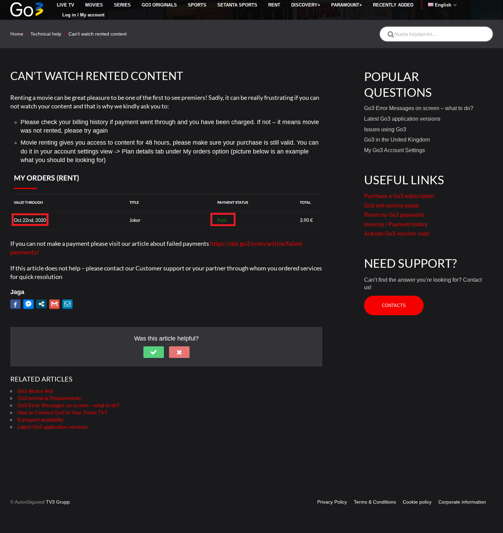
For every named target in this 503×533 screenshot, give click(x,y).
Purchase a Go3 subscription (399, 196)
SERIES (122, 5)
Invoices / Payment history (395, 224)
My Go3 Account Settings (394, 150)
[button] (153, 352)
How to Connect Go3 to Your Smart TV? (62, 412)
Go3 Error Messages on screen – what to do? (68, 405)
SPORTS (197, 5)
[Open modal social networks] (41, 303)
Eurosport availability (40, 420)
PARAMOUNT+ (346, 5)
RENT (274, 5)
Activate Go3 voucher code (396, 234)
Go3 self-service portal (391, 206)
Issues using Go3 (385, 129)
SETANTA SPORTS (237, 5)
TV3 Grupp (58, 502)
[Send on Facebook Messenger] (28, 303)
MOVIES (94, 5)
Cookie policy (417, 502)
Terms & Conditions (375, 502)
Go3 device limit (35, 391)
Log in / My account (83, 14)
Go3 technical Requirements (49, 398)
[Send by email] (67, 303)
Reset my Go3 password (394, 215)
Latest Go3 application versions (52, 427)
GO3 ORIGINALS (159, 5)
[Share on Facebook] (15, 303)
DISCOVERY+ (305, 5)
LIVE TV (65, 5)
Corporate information (462, 502)
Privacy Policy (332, 502)
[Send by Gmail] (54, 303)
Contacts (394, 305)
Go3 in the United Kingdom (397, 140)
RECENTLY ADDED (393, 5)
